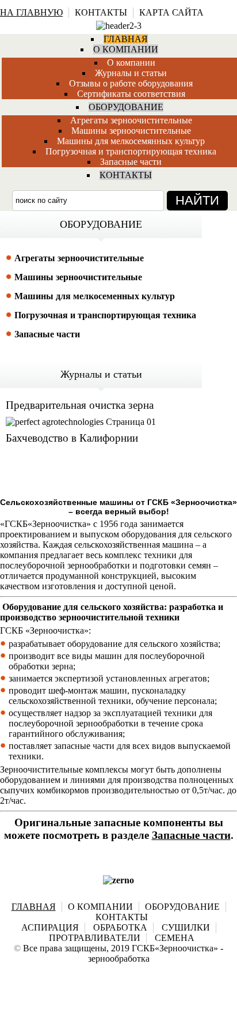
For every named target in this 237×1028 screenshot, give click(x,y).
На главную (31, 12)
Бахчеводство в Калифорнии (72, 438)
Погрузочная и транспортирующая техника (130, 151)
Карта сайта (171, 12)
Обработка (120, 927)
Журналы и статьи (131, 73)
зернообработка (119, 958)
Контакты (101, 12)
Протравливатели (94, 938)
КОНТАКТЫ (121, 917)
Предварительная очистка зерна (80, 405)
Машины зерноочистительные (131, 130)
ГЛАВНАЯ (34, 907)
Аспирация (50, 927)
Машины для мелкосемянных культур (131, 141)
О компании (131, 62)
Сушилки (186, 927)
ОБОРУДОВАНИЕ (182, 907)
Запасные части (131, 162)
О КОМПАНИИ (100, 907)
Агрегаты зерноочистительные (131, 120)
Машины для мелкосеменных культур (94, 296)
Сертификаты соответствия (131, 94)
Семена (174, 938)
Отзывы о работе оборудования (131, 83)
